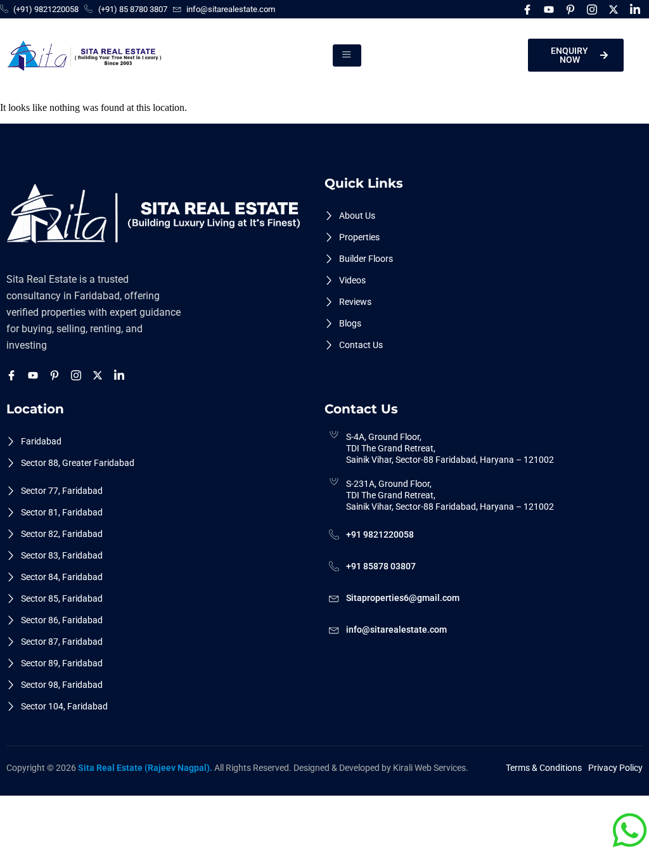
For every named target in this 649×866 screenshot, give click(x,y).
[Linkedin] (637, 9)
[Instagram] (594, 9)
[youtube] (551, 9)
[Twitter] (615, 9)
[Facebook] (529, 9)
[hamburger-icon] (347, 55)
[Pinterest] (572, 9)
